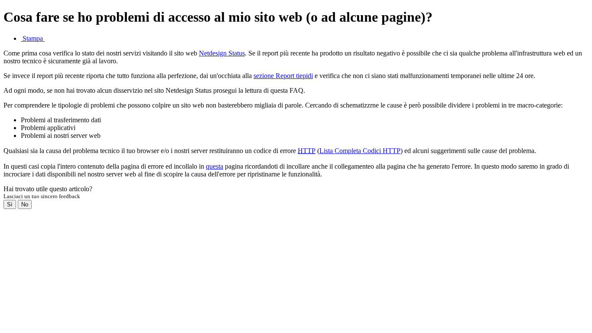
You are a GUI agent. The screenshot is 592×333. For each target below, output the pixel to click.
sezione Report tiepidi (283, 75)
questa (214, 166)
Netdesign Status (222, 53)
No (24, 204)
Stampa (33, 38)
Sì (10, 204)
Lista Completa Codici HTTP (359, 150)
